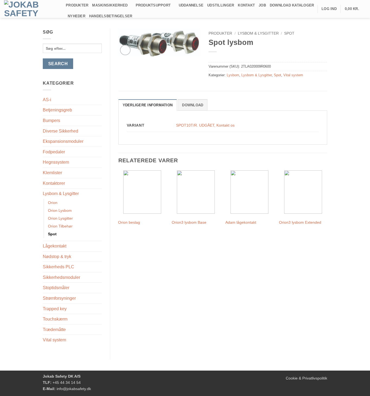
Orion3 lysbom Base (189, 222)
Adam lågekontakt (240, 222)
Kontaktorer (54, 183)
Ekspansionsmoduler (63, 141)
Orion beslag (129, 222)
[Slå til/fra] (98, 110)
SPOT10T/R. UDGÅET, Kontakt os (205, 125)
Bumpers (51, 120)
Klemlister (52, 172)
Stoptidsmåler (56, 287)
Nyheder (76, 16)
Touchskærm (55, 319)
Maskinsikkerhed (110, 5)
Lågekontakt (54, 246)
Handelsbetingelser (110, 16)
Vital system (54, 340)
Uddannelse (191, 5)
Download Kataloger (292, 5)
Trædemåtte (54, 329)
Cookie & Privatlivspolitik (306, 378)
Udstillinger (220, 5)
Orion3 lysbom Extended (300, 222)
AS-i (47, 99)
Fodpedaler (54, 152)
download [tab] (192, 105)
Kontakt (246, 5)
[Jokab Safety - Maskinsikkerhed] (31, 9)
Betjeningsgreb (57, 110)
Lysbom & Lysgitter (61, 193)
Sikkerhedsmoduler (61, 277)
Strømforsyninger (59, 298)
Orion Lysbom (60, 210)
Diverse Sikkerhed (60, 131)
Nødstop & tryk (57, 256)
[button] (355, 9)
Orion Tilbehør (60, 226)
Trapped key (55, 308)
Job (262, 5)
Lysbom (233, 75)
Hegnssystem (56, 162)
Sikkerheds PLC (58, 267)
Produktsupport (153, 5)
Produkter (77, 5)
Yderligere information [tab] (148, 105)
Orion (52, 202)
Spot (52, 234)
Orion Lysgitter (60, 218)
